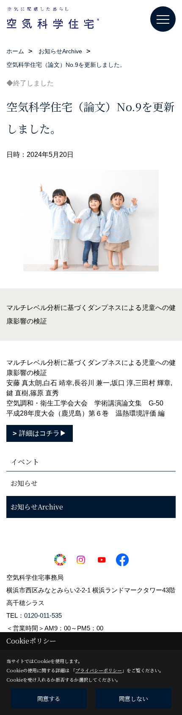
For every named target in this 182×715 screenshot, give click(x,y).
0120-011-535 (43, 615)
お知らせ (24, 483)
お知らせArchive (37, 507)
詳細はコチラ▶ (42, 433)
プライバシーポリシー (98, 670)
